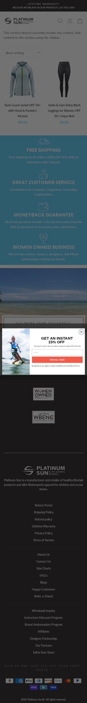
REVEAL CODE (57, 360)
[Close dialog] (81, 331)
